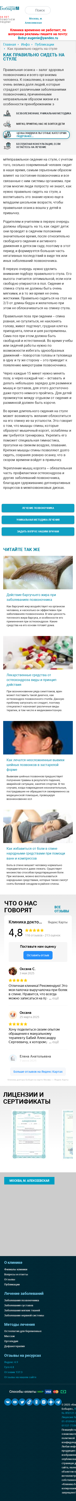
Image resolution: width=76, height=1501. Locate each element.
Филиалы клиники (15, 1269)
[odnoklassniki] (36, 1402)
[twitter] (22, 1402)
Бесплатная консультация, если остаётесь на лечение (38, 146)
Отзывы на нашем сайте (20, 1377)
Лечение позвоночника (38, 508)
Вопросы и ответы (16, 1274)
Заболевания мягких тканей (22, 1310)
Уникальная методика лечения (38, 519)
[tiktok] (29, 1402)
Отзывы (9, 1279)
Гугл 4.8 (9, 1367)
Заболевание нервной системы (24, 1315)
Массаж (9, 1336)
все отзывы (61, 909)
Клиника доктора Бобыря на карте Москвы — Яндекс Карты (38, 1080)
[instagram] (43, 1402)
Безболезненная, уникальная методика (43, 113)
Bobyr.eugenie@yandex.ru (38, 38)
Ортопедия (11, 1341)
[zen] (50, 1402)
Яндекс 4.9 (11, 1362)
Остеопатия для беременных (23, 1331)
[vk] (7, 1402)
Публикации (12, 1284)
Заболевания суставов (18, 1305)
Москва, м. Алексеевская (29, 1180)
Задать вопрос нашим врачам (38, 531)
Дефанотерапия (14, 1346)
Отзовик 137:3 (13, 1372)
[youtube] (15, 1402)
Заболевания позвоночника (21, 1300)
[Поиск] (29, 10)
